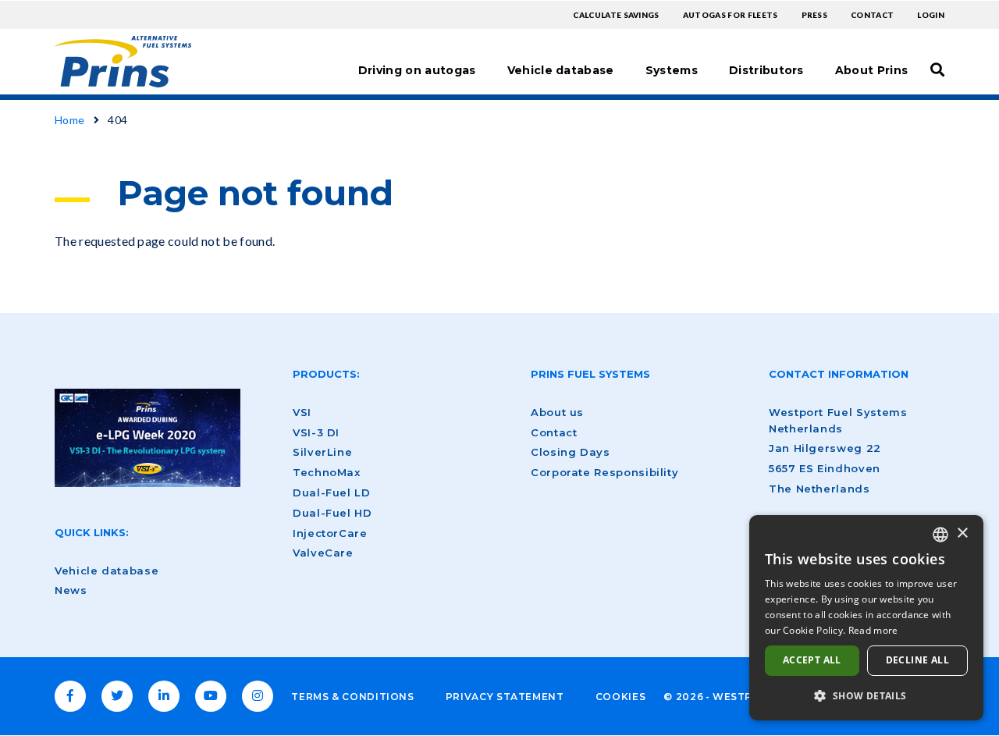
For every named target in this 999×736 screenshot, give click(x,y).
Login (930, 15)
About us (557, 412)
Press (815, 15)
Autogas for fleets (730, 15)
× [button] (962, 533)
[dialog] (866, 617)
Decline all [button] (917, 660)
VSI (302, 412)
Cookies (620, 696)
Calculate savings (616, 15)
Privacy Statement (505, 696)
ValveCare (323, 552)
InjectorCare (330, 533)
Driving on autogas (417, 70)
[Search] (937, 69)
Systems (671, 70)
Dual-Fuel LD (332, 492)
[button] (866, 695)
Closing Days (570, 452)
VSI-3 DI (316, 432)
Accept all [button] (812, 660)
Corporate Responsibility (604, 472)
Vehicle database (560, 70)
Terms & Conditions (352, 696)
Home (69, 119)
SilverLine (322, 452)
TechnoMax (327, 472)
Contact (872, 15)
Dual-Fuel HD (332, 513)
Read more (873, 630)
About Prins (871, 70)
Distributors (766, 70)
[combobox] (940, 534)
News (71, 590)
